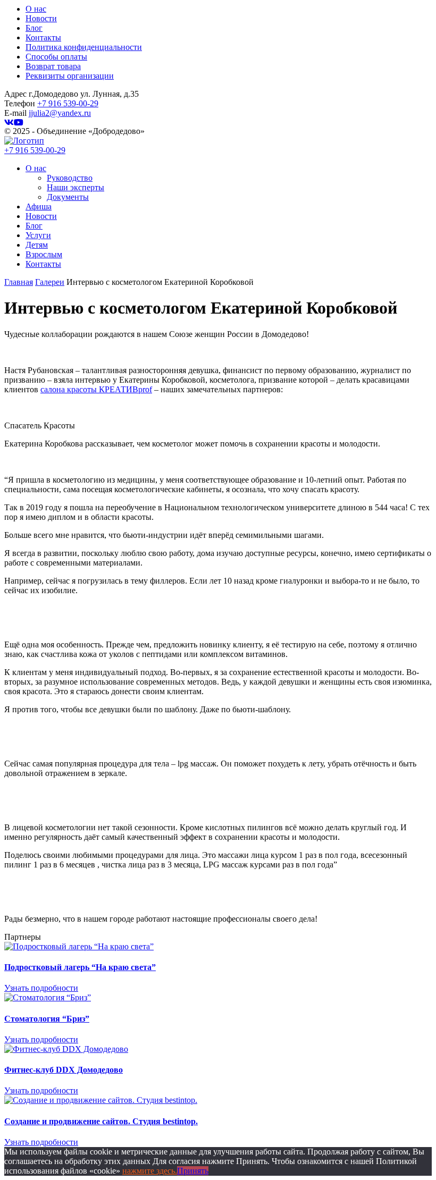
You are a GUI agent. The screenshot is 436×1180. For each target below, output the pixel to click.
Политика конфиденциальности (84, 47)
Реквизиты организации (70, 75)
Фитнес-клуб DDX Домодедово (63, 1069)
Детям (37, 244)
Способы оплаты (56, 56)
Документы (68, 196)
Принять (192, 1170)
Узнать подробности (41, 987)
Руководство (70, 177)
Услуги (38, 235)
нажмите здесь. (149, 1170)
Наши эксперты (75, 187)
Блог (34, 27)
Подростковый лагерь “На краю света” (80, 967)
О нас (36, 8)
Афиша (39, 206)
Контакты (43, 37)
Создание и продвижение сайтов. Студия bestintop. (101, 1121)
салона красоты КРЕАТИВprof (96, 389)
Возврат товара (53, 66)
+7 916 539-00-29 (67, 103)
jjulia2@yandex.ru (60, 112)
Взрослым (44, 254)
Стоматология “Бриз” (46, 1018)
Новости (41, 18)
